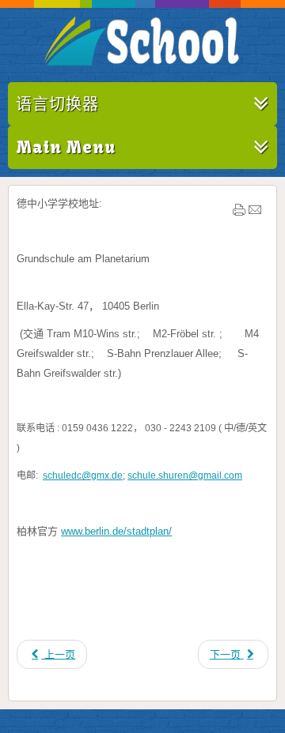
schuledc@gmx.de (83, 475)
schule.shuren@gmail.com (184, 475)
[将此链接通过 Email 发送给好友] (255, 213)
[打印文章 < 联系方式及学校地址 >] (239, 213)
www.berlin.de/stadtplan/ (116, 531)
